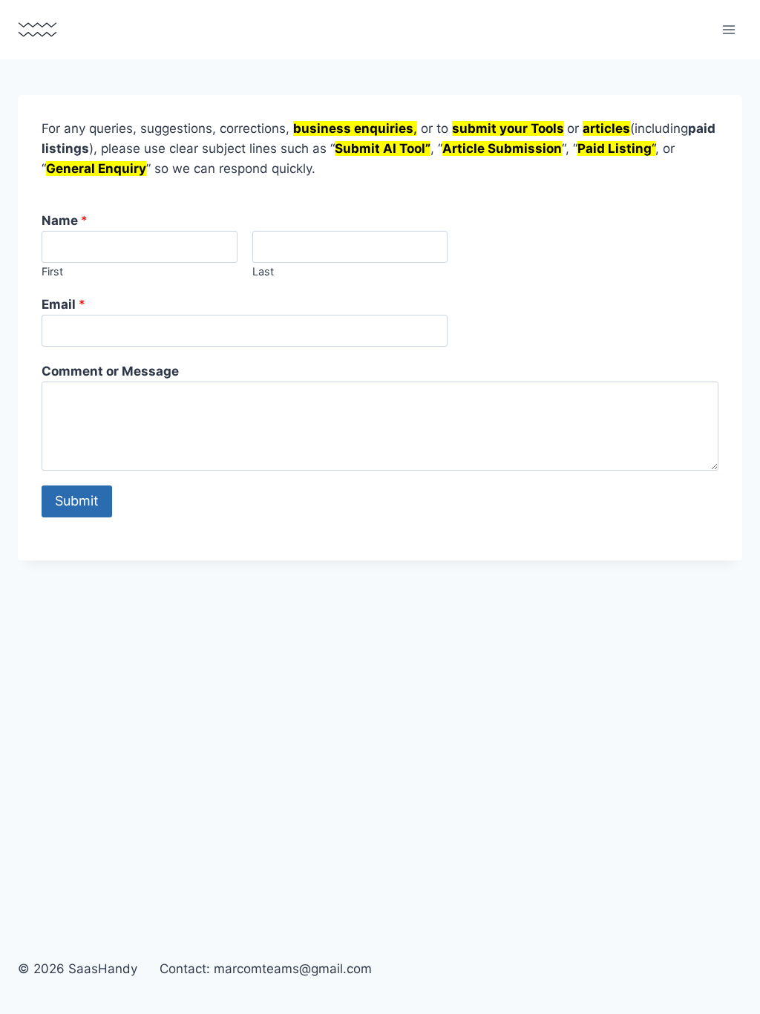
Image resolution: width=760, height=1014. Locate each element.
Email (63, 304)
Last (263, 271)
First (52, 271)
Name (65, 220)
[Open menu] (728, 29)
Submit (77, 500)
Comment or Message (110, 371)
